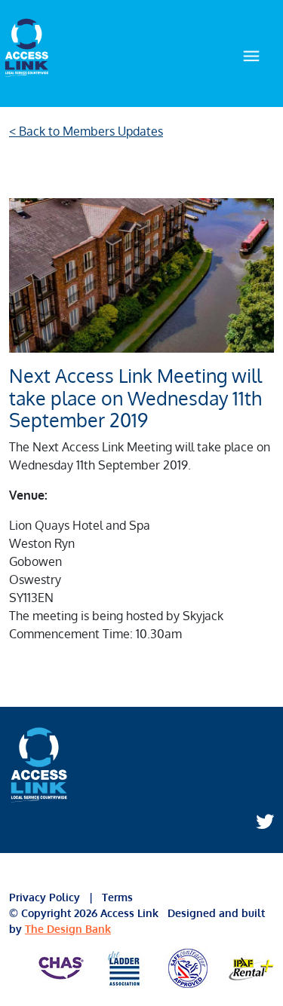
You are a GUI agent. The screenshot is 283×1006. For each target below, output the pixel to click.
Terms (116, 897)
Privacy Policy (49, 897)
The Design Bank (68, 928)
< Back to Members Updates (86, 131)
